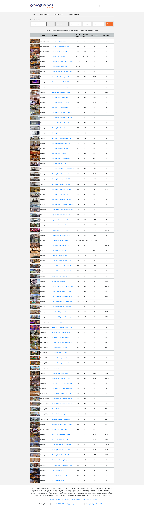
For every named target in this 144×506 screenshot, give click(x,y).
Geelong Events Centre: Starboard (61, 199)
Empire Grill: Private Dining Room (61, 102)
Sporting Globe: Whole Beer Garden (62, 455)
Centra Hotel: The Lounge (59, 66)
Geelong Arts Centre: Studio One (61, 128)
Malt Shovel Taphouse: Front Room (62, 312)
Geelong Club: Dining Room (60, 148)
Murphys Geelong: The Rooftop (61, 368)
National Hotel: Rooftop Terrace (61, 378)
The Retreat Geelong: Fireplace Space (62, 460)
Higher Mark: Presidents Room (60, 240)
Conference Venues (73, 14)
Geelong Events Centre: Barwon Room (63, 168)
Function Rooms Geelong (56, 499)
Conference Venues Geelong (90, 499)
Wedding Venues (58, 14)
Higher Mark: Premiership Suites (61, 235)
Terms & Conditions (101, 504)
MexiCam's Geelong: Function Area (62, 327)
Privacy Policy (90, 504)
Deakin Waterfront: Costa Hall (60, 82)
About (102, 6)
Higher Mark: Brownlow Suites (60, 220)
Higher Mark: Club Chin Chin (60, 230)
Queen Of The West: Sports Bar (61, 414)
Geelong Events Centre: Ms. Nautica (62, 189)
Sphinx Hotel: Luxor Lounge (60, 429)
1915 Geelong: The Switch (59, 51)
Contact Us (110, 6)
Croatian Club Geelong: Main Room (62, 71)
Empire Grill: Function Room (60, 97)
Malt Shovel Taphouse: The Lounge (62, 317)
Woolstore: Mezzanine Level (60, 475)
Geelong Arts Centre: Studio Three (62, 133)
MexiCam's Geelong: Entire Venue (61, 322)
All (34, 14)
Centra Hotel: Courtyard (59, 56)
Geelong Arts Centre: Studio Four (61, 123)
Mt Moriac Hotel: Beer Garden (60, 337)
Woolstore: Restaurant (58, 480)
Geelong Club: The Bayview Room (61, 158)
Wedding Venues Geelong (72, 499)
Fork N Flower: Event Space (60, 107)
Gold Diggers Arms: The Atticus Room (63, 209)
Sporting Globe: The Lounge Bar (61, 449)
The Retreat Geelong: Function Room (62, 465)
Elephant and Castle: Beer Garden (61, 87)
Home (96, 6)
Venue (54, 35)
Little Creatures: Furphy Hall (60, 281)
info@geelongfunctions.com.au (75, 504)
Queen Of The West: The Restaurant (62, 424)
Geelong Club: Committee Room (61, 143)
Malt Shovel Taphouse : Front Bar (61, 306)
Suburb (42, 35)
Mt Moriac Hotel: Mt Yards (59, 352)
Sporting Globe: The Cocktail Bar (61, 444)
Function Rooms (44, 14)
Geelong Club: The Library (59, 163)
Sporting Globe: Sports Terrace (61, 439)
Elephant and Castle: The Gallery (61, 92)
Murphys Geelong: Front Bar (60, 358)
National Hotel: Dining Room (60, 373)
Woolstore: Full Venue (58, 470)
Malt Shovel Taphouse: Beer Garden (62, 296)
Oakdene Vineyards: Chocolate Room (62, 383)
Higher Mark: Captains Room (60, 225)
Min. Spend (106, 35)
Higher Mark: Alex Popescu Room (61, 214)
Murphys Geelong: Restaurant (60, 363)
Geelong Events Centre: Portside (61, 194)
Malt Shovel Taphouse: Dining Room (62, 301)
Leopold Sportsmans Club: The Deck (62, 271)
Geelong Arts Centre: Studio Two (61, 138)
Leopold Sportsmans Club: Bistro (61, 245)
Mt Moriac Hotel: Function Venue (61, 347)
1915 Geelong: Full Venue (59, 41)
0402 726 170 (60, 504)
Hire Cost (94, 35)
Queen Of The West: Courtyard (60, 409)
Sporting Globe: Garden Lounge (61, 434)
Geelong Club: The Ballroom (60, 153)
